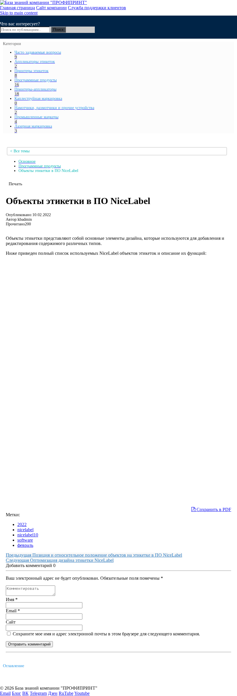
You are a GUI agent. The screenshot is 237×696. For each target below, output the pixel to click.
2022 (22, 524)
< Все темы (19, 151)
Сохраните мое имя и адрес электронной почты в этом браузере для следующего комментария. (106, 633)
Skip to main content (19, 12)
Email (13, 610)
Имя (12, 599)
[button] (15, 183)
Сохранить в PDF (213, 509)
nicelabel (25, 529)
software (25, 540)
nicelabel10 (27, 534)
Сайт (11, 622)
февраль (25, 545)
